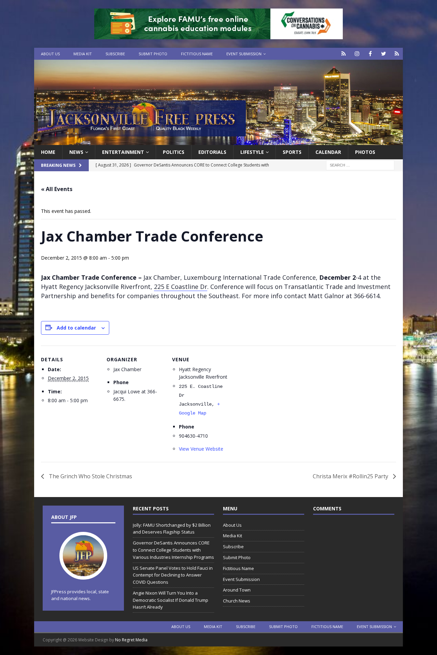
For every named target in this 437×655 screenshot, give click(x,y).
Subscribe (115, 53)
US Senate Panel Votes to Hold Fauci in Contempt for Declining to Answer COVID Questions (173, 575)
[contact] (344, 54)
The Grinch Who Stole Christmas (89, 476)
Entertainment (123, 152)
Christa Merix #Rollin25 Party (351, 476)
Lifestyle (252, 152)
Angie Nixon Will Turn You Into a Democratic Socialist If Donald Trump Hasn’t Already (170, 600)
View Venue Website (201, 449)
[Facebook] (370, 54)
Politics (173, 152)
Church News (236, 601)
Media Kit (82, 53)
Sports (292, 152)
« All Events (56, 189)
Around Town (237, 590)
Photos (365, 152)
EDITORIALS (212, 152)
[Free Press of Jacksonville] (218, 141)
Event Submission (244, 53)
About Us (50, 53)
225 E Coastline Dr (180, 286)
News (76, 152)
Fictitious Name (197, 53)
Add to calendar (76, 327)
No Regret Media (131, 640)
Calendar (328, 152)
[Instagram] (357, 54)
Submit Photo (153, 53)
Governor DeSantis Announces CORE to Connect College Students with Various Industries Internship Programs (173, 550)
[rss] (397, 54)
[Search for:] (360, 165)
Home (48, 152)
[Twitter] (384, 54)
